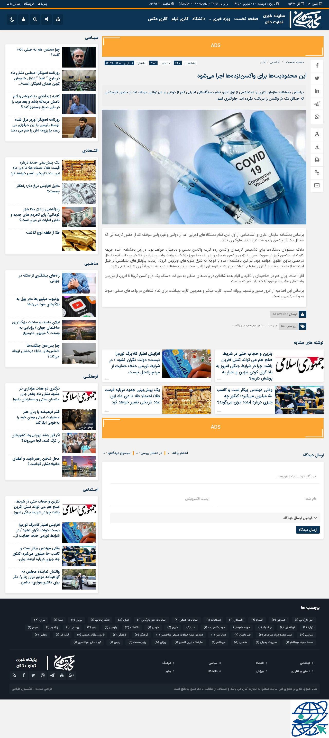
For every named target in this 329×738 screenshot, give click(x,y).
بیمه (58, 620)
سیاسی (306, 635)
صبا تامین (242, 635)
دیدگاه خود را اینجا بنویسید (296, 476)
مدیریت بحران (266, 642)
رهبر (91, 627)
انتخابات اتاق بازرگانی (151, 620)
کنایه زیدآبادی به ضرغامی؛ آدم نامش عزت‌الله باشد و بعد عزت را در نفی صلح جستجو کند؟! (36, 101)
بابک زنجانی (100, 620)
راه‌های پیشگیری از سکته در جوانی (39, 278)
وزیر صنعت (137, 642)
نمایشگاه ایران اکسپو (189, 642)
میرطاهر (219, 642)
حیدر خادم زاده (214, 627)
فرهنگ (141, 635)
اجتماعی (275, 62)
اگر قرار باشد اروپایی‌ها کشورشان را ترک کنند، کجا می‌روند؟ (36, 437)
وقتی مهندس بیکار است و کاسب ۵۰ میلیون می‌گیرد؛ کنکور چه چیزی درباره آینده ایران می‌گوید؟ (244, 396)
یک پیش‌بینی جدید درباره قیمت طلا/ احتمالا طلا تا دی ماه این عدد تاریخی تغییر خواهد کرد (132, 396)
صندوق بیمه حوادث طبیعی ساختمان (179, 635)
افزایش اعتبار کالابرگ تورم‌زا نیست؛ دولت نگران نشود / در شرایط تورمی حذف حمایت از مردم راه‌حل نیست (134, 363)
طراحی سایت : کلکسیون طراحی (32, 688)
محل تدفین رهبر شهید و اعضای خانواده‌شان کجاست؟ (36, 461)
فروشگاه (29, 3)
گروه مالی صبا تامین (87, 642)
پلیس (114, 642)
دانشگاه (198, 19)
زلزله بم (52, 627)
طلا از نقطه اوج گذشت (43, 232)
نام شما (311, 498)
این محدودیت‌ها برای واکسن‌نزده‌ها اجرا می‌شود (251, 75)
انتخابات (213, 620)
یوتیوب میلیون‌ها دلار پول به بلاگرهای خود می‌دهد (38, 301)
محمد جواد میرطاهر (299, 642)
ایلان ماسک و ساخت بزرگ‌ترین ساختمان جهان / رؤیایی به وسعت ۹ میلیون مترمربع (36, 327)
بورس (77, 620)
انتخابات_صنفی (186, 620)
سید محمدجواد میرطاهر (275, 635)
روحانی (72, 627)
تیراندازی (287, 627)
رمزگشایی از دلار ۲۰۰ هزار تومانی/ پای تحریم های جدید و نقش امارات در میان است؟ (35, 214)
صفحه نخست (246, 19)
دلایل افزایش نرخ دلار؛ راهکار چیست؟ (38, 188)
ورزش (160, 642)
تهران (39, 620)
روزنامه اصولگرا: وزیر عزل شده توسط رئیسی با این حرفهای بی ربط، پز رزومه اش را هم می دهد (35, 125)
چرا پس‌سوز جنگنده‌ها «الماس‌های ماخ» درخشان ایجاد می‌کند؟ (36, 351)
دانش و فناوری (300, 671)
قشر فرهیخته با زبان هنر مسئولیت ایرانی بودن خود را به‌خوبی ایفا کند (38, 417)
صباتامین (218, 635)
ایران (123, 620)
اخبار (263, 62)
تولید (308, 627)
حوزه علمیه (241, 627)
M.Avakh (279, 314)
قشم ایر (62, 635)
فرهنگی (119, 635)
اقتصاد (257, 620)
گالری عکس (158, 19)
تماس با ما (13, 3)
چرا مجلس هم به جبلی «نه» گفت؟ (38, 52)
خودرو (153, 627)
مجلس (41, 635)
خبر (190, 627)
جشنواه (265, 627)
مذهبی (241, 642)
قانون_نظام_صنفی (91, 635)
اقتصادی (236, 620)
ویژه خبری (221, 19)
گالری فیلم (179, 19)
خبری (172, 627)
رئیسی (111, 627)
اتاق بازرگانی (304, 620)
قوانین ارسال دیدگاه (298, 518)
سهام (33, 627)
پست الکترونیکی (196, 498)
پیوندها (42, 3)
